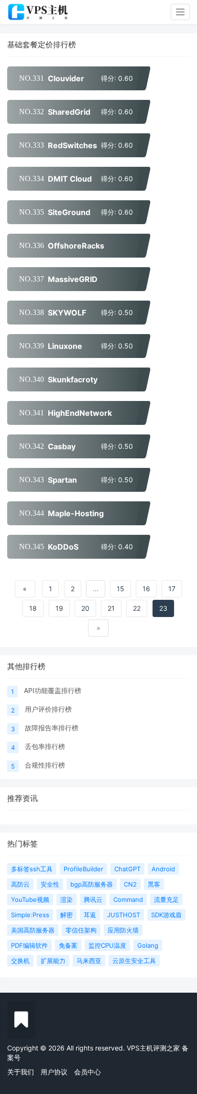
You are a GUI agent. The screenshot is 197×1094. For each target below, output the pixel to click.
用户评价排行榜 (48, 709)
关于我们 (20, 1072)
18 (33, 608)
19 (59, 608)
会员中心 (87, 1072)
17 (171, 589)
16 (146, 589)
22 (137, 608)
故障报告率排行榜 (51, 728)
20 (85, 608)
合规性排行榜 (45, 765)
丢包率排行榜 (45, 746)
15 (120, 589)
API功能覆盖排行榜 (52, 690)
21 (111, 608)
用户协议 (54, 1072)
